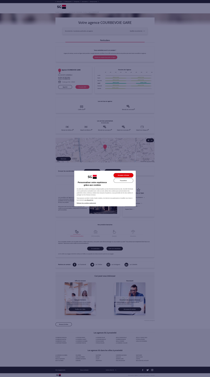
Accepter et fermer (123, 175)
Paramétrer (123, 180)
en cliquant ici (88, 200)
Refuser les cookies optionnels (86, 203)
